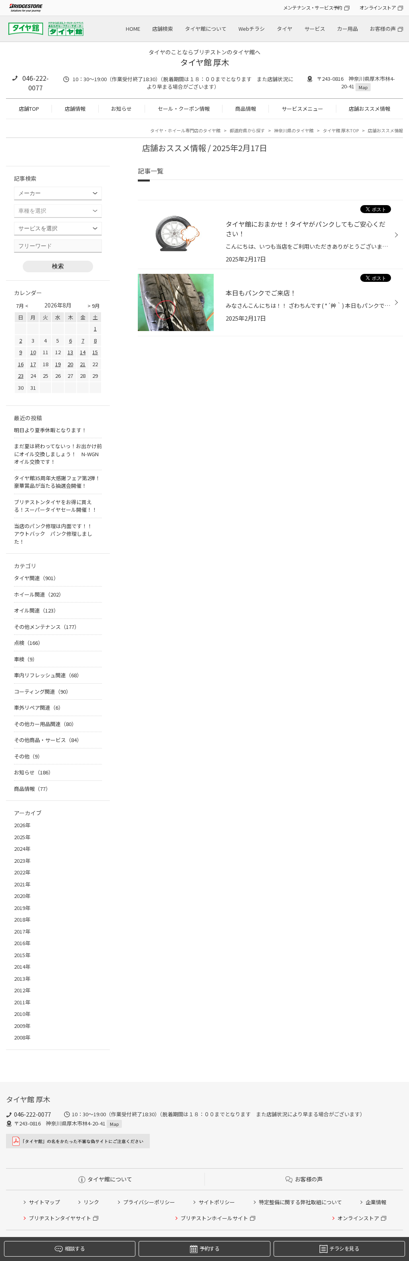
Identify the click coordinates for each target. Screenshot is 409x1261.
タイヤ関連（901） (36, 578)
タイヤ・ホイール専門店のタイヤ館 (185, 130)
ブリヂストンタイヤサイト (60, 1218)
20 (70, 364)
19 (58, 364)
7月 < (22, 305)
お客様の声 (383, 28)
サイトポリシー (217, 1202)
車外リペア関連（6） (39, 707)
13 (70, 352)
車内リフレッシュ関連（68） (48, 675)
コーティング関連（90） (42, 691)
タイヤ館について (205, 28)
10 (33, 352)
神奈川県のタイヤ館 (294, 130)
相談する (74, 1248)
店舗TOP (29, 108)
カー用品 (347, 28)
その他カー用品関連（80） (45, 724)
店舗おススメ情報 (369, 108)
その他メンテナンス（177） (46, 626)
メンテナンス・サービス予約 (312, 7)
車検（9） (26, 659)
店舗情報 (75, 108)
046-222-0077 (35, 82)
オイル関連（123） (36, 610)
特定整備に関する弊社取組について (300, 1202)
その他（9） (28, 756)
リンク (91, 1202)
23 (21, 375)
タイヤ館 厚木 (204, 62)
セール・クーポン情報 (184, 108)
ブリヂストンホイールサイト (214, 1218)
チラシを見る (344, 1248)
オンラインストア (377, 7)
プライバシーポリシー (149, 1202)
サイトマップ (44, 1202)
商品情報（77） (32, 788)
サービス (314, 28)
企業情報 (375, 1202)
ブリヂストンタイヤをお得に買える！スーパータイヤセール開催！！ (55, 506)
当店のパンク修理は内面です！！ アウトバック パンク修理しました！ (55, 533)
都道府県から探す (247, 130)
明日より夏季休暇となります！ (50, 430)
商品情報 (245, 108)
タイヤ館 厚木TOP (341, 130)
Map (363, 87)
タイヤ (284, 28)
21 (82, 364)
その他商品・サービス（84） (48, 740)
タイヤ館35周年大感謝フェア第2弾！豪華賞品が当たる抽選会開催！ (57, 482)
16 (21, 364)
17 (33, 364)
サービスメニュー (302, 108)
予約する (209, 1248)
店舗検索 (162, 28)
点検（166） (28, 642)
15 (95, 352)
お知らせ (121, 108)
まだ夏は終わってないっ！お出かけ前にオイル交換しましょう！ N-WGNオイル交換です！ (58, 453)
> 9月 (93, 305)
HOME (133, 28)
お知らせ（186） (34, 772)
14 (82, 352)
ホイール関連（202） (39, 594)
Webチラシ (251, 28)
